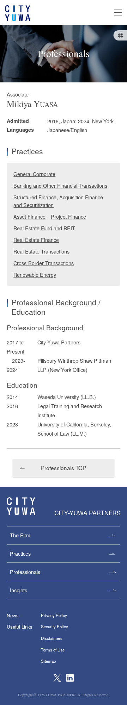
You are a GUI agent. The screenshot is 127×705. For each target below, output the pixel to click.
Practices (20, 553)
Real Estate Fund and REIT (44, 228)
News (13, 615)
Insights (18, 590)
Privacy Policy (54, 615)
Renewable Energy (34, 274)
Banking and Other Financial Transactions (60, 185)
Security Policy (54, 626)
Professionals (25, 571)
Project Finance (68, 216)
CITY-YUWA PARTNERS (21, 506)
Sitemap (48, 661)
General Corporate (34, 173)
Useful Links (19, 626)
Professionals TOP (63, 468)
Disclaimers (51, 638)
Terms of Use (53, 650)
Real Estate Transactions (41, 251)
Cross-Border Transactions (43, 263)
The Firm (20, 535)
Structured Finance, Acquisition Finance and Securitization (58, 200)
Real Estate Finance (36, 239)
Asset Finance (29, 216)
